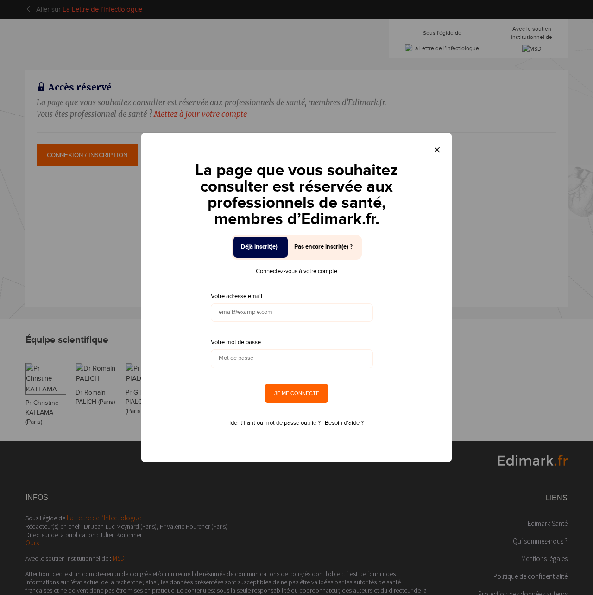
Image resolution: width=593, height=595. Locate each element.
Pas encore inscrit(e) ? (323, 246)
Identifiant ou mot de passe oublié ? (275, 423)
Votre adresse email (236, 296)
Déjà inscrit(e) (259, 246)
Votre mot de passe (236, 342)
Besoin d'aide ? (344, 423)
